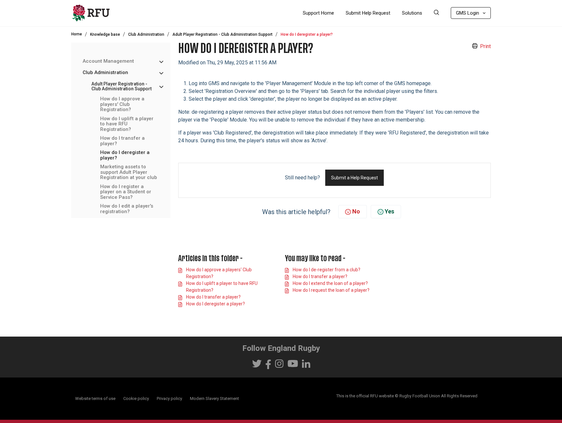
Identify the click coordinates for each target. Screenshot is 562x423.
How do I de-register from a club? (326, 269)
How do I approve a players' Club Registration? (122, 104)
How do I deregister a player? (125, 155)
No (356, 211)
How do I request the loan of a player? (331, 290)
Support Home (318, 13)
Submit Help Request (368, 13)
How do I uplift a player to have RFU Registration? (127, 124)
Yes (389, 211)
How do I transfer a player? (122, 141)
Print (485, 46)
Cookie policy (136, 398)
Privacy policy (169, 398)
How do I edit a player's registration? (126, 209)
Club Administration (146, 34)
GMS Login (467, 13)
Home (76, 34)
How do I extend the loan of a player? (330, 283)
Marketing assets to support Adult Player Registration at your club (128, 172)
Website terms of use (95, 398)
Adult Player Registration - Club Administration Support (222, 34)
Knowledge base (105, 34)
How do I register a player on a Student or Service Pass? (125, 192)
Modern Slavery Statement (214, 398)
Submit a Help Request (354, 177)
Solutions (412, 13)
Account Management (108, 61)
